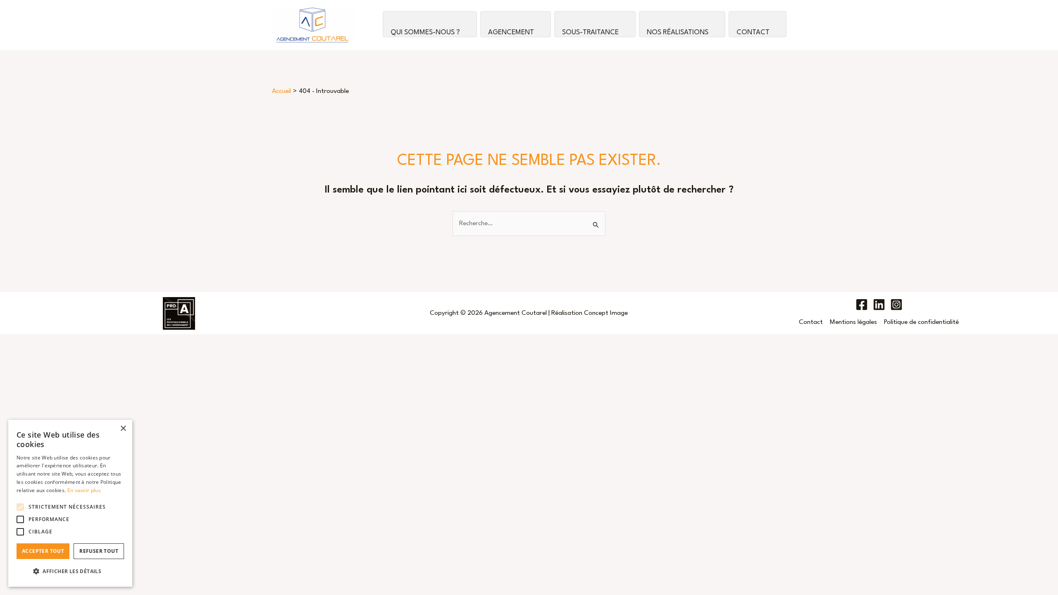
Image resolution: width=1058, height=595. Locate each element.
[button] (70, 571)
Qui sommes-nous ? (425, 32)
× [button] (123, 429)
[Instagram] (896, 304)
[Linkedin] (879, 304)
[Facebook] (861, 304)
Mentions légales (853, 322)
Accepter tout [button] (43, 551)
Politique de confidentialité (921, 322)
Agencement (511, 32)
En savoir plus (84, 490)
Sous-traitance (590, 32)
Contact (753, 32)
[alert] (70, 503)
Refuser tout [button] (98, 551)
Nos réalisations (677, 32)
